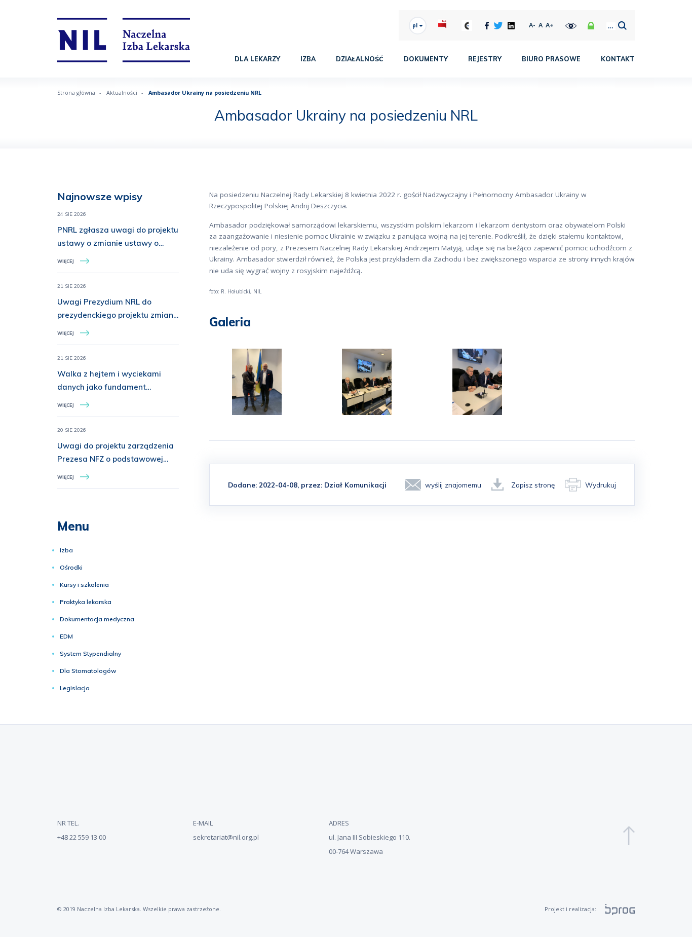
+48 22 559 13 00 (81, 837)
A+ (550, 25)
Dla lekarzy (257, 59)
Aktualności (121, 92)
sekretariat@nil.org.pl (226, 837)
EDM (66, 636)
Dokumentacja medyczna (97, 619)
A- (532, 25)
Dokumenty (426, 59)
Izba (308, 59)
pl (415, 25)
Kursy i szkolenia (84, 584)
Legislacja (75, 688)
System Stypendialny (90, 653)
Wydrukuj (600, 484)
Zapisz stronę (533, 484)
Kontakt (618, 59)
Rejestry (485, 59)
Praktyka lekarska (85, 602)
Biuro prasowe (551, 59)
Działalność (359, 59)
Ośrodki (71, 567)
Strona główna (76, 92)
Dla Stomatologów (88, 670)
